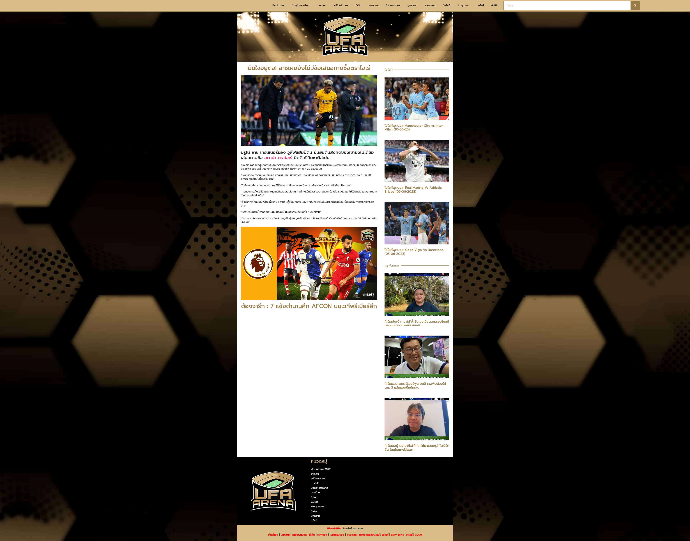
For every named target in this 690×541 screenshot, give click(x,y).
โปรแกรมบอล (393, 5)
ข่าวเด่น (315, 474)
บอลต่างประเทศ (319, 488)
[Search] (635, 5)
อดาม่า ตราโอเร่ (278, 157)
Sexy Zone (397, 535)
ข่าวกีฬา (315, 483)
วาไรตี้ (480, 5)
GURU (494, 5)
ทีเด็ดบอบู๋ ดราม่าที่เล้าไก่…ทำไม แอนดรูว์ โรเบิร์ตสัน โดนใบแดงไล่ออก (417, 447)
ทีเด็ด (359, 5)
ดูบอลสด (413, 5)
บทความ (322, 5)
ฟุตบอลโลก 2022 (321, 469)
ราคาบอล (374, 5)
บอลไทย (315, 492)
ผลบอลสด (430, 5)
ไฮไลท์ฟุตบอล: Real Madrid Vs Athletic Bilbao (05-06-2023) (413, 189)
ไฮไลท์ (446, 5)
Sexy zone (463, 5)
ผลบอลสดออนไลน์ (369, 535)
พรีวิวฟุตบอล (341, 5)
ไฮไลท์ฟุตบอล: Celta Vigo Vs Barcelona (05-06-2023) (414, 251)
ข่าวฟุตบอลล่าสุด (301, 5)
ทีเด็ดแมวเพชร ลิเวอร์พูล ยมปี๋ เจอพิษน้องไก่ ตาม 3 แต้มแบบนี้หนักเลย (415, 385)
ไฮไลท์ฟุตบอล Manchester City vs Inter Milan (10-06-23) (414, 127)
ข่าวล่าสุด (273, 535)
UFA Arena (277, 5)
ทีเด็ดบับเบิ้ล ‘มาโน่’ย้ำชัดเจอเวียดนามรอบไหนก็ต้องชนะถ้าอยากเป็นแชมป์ (417, 323)
